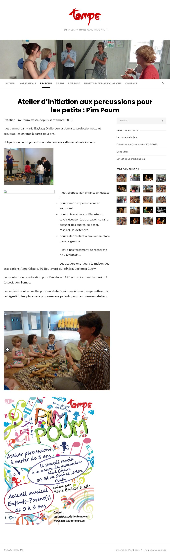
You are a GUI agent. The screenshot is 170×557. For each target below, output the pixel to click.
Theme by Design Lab (154, 550)
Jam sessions (27, 83)
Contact (131, 83)
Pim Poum (46, 83)
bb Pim (60, 83)
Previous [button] (7, 349)
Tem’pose (74, 83)
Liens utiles (122, 151)
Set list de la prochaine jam (131, 158)
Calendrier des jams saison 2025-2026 (137, 144)
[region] (57, 350)
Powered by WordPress (127, 550)
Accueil (10, 83)
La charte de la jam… (127, 137)
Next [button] (105, 349)
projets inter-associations (102, 83)
